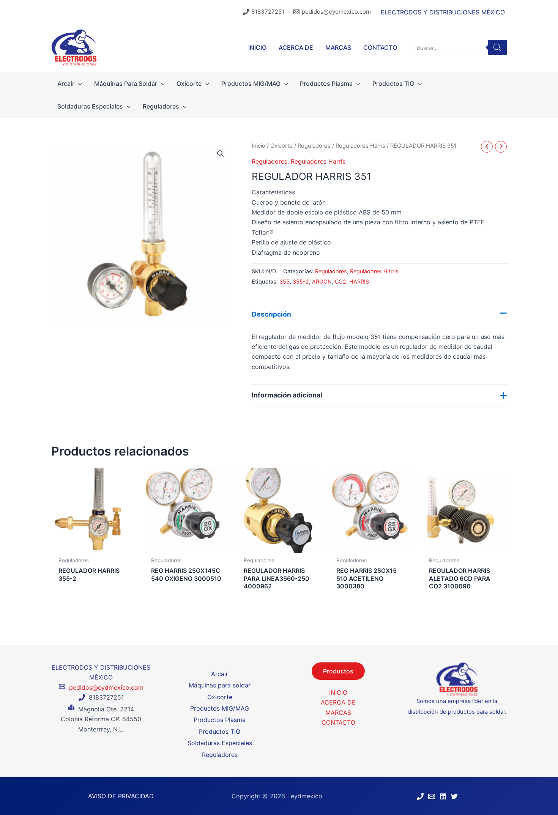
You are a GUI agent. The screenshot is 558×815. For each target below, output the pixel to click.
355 (284, 281)
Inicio (258, 145)
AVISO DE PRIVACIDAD (121, 796)
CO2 (340, 281)
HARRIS (359, 281)
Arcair (219, 674)
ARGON (322, 281)
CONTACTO (338, 722)
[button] (220, 154)
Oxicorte (281, 145)
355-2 (301, 281)
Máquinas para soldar (220, 685)
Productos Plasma (220, 720)
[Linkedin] (443, 796)
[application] (78, 83)
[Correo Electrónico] (431, 796)
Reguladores (314, 145)
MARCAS (338, 712)
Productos (338, 671)
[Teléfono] (420, 796)
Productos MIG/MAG (219, 708)
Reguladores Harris (360, 145)
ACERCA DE (338, 702)
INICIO (338, 692)
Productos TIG (219, 731)
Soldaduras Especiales (220, 743)
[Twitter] (454, 796)
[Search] (497, 47)
